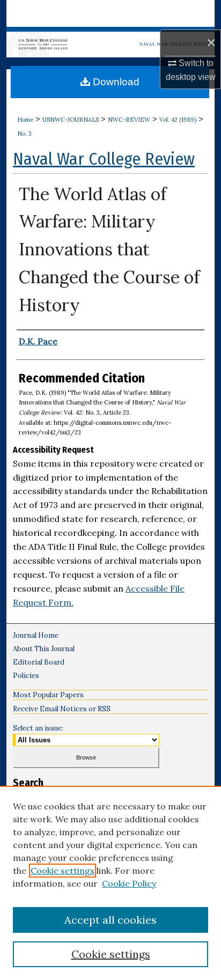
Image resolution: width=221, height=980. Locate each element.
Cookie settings (62, 870)
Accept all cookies (110, 919)
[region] (110, 883)
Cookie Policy (129, 883)
